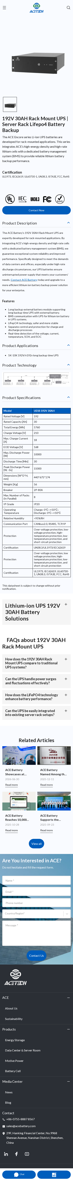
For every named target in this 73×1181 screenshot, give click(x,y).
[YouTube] (27, 1154)
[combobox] (5, 915)
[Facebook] (16, 1154)
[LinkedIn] (6, 1154)
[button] (10, 104)
